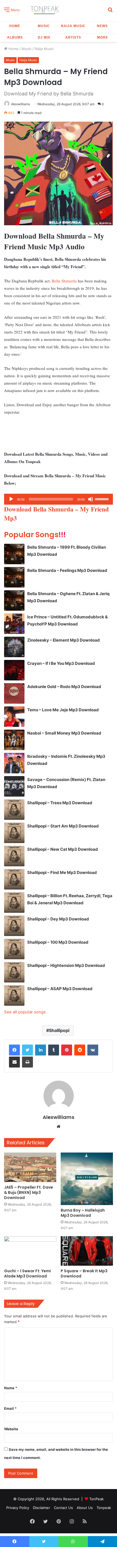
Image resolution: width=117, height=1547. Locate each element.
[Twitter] (27, 1050)
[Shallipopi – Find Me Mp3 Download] (14, 879)
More (102, 37)
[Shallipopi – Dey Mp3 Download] (14, 926)
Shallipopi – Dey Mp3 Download (58, 919)
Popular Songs (35, 535)
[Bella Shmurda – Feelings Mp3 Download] (14, 577)
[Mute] (90, 499)
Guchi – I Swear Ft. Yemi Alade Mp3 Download (27, 1273)
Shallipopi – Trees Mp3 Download (59, 802)
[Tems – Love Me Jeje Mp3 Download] (14, 716)
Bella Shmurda (64, 280)
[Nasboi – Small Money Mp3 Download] (14, 740)
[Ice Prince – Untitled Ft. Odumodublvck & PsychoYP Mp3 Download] (14, 623)
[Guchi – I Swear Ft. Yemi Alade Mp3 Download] (30, 1251)
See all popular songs (25, 1011)
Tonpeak (104, 1507)
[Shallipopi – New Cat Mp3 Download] (14, 856)
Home (14, 26)
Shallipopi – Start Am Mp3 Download (63, 826)
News (102, 26)
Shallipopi (59, 1030)
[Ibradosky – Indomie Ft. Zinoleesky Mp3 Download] (14, 763)
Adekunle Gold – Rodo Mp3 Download (64, 686)
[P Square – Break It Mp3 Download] (87, 1251)
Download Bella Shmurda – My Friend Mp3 (56, 513)
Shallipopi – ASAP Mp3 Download (60, 988)
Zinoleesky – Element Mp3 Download (63, 640)
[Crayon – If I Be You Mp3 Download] (14, 670)
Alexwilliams (20, 104)
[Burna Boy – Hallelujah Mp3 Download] (87, 1179)
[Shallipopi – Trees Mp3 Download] (14, 809)
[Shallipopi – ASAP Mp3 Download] (14, 995)
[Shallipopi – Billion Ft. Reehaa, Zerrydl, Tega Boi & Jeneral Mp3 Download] (14, 902)
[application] (58, 499)
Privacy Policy (17, 1507)
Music (44, 26)
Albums (15, 37)
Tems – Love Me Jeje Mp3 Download (63, 709)
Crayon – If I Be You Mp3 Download (61, 663)
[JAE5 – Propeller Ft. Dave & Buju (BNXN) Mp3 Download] (30, 1167)
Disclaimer (41, 1507)
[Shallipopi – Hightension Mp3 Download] (14, 972)
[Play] (11, 499)
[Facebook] (14, 1050)
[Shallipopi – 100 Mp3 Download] (14, 949)
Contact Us (63, 1507)
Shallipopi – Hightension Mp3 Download (66, 965)
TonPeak (96, 1499)
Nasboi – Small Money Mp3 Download (64, 733)
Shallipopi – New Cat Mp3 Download (62, 849)
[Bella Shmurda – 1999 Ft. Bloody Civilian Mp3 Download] (14, 554)
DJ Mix (44, 37)
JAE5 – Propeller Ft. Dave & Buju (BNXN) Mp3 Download (28, 1192)
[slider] (102, 499)
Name (10, 1388)
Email (10, 1408)
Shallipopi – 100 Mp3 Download (57, 942)
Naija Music (73, 26)
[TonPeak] (45, 9)
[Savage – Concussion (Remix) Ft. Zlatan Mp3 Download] (14, 786)
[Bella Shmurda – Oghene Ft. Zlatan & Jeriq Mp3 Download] (14, 600)
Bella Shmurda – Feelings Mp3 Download (67, 570)
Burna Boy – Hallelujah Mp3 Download (83, 1212)
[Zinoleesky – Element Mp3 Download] (14, 647)
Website (11, 1429)
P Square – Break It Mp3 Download (84, 1273)
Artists (73, 37)
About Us (85, 1507)
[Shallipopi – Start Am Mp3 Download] (14, 833)
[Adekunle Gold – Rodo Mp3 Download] (14, 693)
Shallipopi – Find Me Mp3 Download (62, 872)
